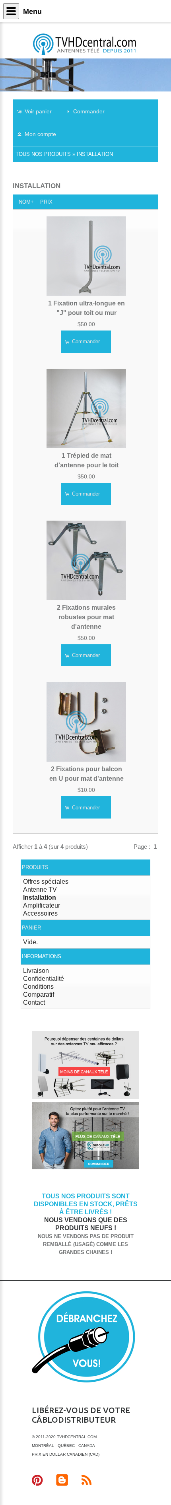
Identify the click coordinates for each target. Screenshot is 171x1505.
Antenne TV (40, 889)
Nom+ (26, 202)
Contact (34, 1002)
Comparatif (38, 994)
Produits (35, 867)
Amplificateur (41, 905)
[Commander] (85, 1168)
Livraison (36, 970)
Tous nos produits (43, 154)
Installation (95, 154)
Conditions (38, 986)
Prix (46, 202)
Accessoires (40, 913)
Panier (31, 928)
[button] (38, 111)
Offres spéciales (45, 881)
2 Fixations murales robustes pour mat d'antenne (86, 617)
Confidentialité (43, 978)
